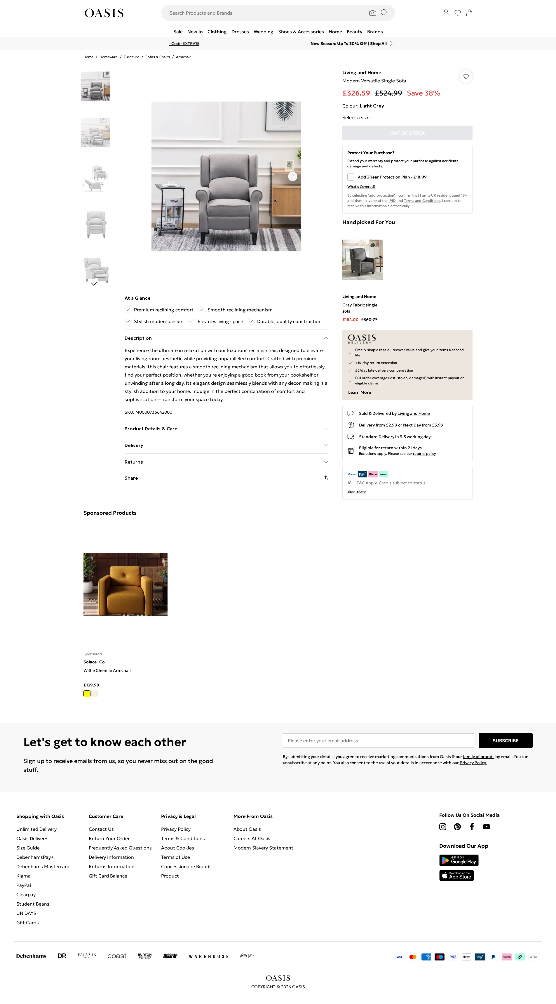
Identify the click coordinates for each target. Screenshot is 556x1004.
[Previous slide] (165, 43)
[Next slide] (391, 43)
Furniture (131, 57)
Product (170, 876)
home (88, 57)
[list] (226, 176)
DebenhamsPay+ (35, 857)
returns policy (424, 453)
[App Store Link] (459, 867)
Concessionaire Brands (186, 866)
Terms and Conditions (422, 200)
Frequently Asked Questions (120, 848)
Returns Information (112, 866)
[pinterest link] (457, 826)
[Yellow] (87, 694)
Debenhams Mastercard (42, 866)
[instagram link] (442, 826)
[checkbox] (407, 177)
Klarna (23, 876)
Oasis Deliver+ (32, 838)
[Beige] (94, 694)
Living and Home (361, 72)
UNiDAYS (26, 913)
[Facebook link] (471, 826)
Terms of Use (175, 857)
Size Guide (28, 848)
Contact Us (101, 829)
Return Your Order (109, 838)
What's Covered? (361, 186)
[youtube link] (486, 826)
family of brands (478, 756)
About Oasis (247, 829)
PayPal (23, 885)
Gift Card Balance (108, 876)
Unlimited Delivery (36, 829)
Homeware (109, 57)
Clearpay (26, 894)
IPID (392, 200)
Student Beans (32, 904)
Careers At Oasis (251, 838)
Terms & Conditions (183, 838)
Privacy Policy (176, 829)
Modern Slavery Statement (263, 848)
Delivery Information (111, 857)
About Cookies (177, 848)
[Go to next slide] (292, 176)
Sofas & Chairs (157, 57)
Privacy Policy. (473, 762)
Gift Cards (27, 922)
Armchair (183, 57)
